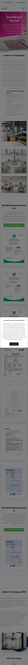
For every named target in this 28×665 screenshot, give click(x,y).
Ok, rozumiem (14, 344)
